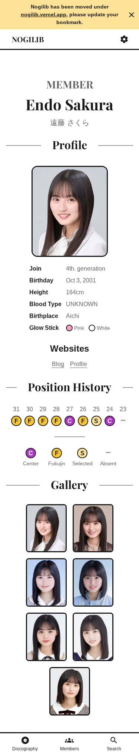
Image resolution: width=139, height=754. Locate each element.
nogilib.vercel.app (43, 14)
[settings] (124, 39)
